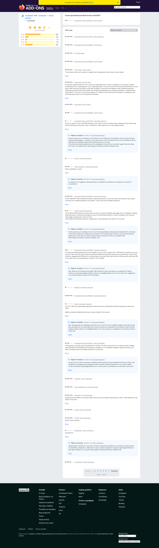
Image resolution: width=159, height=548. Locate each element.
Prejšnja (88, 471)
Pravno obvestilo (41, 529)
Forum (41, 516)
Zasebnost (22, 529)
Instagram (122, 493)
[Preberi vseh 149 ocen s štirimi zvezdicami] (39, 37)
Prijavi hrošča (44, 519)
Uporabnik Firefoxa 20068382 (84, 45)
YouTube (122, 497)
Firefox (91, 2)
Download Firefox (66, 493)
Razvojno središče (46, 506)
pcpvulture (78, 104)
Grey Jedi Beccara (80, 387)
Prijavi (67, 76)
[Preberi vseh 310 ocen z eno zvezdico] (39, 44)
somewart (78, 395)
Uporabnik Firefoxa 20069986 (84, 113)
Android (62, 507)
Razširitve (49, 8)
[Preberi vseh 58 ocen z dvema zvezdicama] (39, 42)
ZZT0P (77, 418)
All (60, 514)
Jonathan (77, 379)
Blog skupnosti (44, 513)
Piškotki (30, 529)
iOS (60, 503)
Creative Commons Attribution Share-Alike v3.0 (82, 534)
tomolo (77, 211)
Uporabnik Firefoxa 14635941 (84, 295)
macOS (61, 500)
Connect (102, 493)
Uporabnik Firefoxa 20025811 (84, 343)
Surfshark (31, 21)
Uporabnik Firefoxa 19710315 (84, 36)
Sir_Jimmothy (78, 462)
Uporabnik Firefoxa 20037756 (84, 121)
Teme (57, 8)
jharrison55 (78, 82)
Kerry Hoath (78, 70)
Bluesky (122, 503)
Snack (76, 158)
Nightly (81, 493)
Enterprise (82, 504)
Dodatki (42, 490)
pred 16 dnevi (98, 61)
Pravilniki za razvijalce (47, 509)
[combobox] (127, 7)
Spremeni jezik (123, 533)
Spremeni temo (123, 539)
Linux (61, 510)
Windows (62, 497)
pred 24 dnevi (98, 113)
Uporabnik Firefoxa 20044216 (84, 196)
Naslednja (114, 471)
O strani (42, 493)
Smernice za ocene (46, 523)
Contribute (103, 497)
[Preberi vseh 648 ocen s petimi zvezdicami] (39, 34)
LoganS (77, 410)
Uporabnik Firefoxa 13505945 (84, 61)
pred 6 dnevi (98, 45)
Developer (102, 500)
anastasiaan (78, 430)
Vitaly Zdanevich (80, 166)
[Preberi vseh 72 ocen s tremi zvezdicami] (39, 39)
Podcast (122, 507)
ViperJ (76, 304)
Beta (80, 497)
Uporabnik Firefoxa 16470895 (84, 250)
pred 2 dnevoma (98, 36)
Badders (77, 287)
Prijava (138, 2)
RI (75, 53)
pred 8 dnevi (80, 53)
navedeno (25, 534)
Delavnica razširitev (46, 502)
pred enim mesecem (100, 121)
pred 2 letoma (97, 20)
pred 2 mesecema (99, 343)
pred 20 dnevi (86, 82)
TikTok (121, 500)
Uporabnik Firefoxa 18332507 (84, 20)
